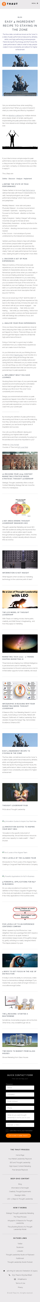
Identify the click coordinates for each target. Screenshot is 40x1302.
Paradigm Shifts (20, 1195)
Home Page (20, 1155)
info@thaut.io (22, 1279)
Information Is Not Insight (20, 1188)
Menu (34, 3)
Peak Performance (28, 190)
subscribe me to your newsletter (21, 1131)
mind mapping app (16, 355)
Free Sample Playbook (20, 1170)
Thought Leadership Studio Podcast (20, 1262)
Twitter (20, 1244)
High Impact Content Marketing (20, 1166)
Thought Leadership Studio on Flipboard (20, 1255)
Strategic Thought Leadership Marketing (20, 1213)
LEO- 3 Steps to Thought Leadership (20, 1199)
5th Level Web (23, 447)
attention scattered (15, 115)
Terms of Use (20, 1283)
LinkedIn (20, 1251)
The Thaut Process (20, 1217)
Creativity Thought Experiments (20, 1191)
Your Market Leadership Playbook (20, 1159)
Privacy (20, 1287)
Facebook (20, 1247)
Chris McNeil (14, 445)
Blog (20, 1184)
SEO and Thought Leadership (20, 1162)
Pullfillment (20, 1258)
